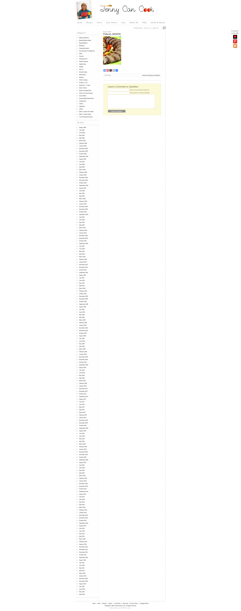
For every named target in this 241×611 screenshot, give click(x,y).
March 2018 (82, 380)
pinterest (235, 41)
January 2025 (83, 175)
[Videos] (99, 22)
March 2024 (82, 198)
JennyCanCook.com (119, 605)
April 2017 (82, 409)
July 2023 (81, 217)
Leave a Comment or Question (151, 75)
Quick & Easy (83, 88)
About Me (125, 603)
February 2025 (83, 172)
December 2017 (83, 388)
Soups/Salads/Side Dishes (86, 98)
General (81, 56)
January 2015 (83, 481)
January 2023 (83, 233)
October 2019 (83, 333)
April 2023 (82, 225)
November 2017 (83, 391)
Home (94, 603)
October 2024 (83, 183)
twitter (235, 46)
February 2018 (83, 383)
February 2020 (83, 322)
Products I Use (83, 82)
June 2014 (82, 499)
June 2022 (82, 248)
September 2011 (83, 557)
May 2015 (82, 470)
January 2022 (83, 262)
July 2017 (81, 401)
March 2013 (82, 539)
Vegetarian (82, 106)
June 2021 (82, 280)
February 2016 (83, 446)
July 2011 (81, 562)
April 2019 (82, 346)
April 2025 (82, 167)
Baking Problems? (84, 37)
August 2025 (82, 159)
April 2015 (82, 473)
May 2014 (82, 502)
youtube (235, 37)
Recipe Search (138, 28)
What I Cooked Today (85, 114)
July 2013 (81, 528)
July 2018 (81, 370)
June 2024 (82, 190)
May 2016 (82, 438)
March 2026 (82, 140)
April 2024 (82, 196)
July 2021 (81, 278)
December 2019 (83, 328)
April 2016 (82, 441)
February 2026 (83, 143)
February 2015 (83, 478)
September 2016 (83, 428)
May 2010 (82, 591)
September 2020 (83, 304)
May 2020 (82, 314)
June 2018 (82, 372)
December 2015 (83, 452)
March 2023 (82, 227)
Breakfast (81, 45)
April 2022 (82, 254)
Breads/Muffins (83, 43)
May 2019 (82, 343)
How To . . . (82, 69)
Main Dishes (82, 74)
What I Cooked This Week (86, 111)
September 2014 (83, 491)
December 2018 (83, 357)
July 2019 (81, 338)
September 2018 (83, 365)
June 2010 (82, 589)
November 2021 (83, 267)
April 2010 (82, 594)
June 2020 (82, 312)
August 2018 (82, 367)
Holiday (81, 66)
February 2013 (83, 541)
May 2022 (82, 251)
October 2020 (83, 301)
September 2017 (83, 396)
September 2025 (83, 156)
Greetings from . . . (84, 59)
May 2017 (82, 407)
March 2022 (82, 256)
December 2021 (83, 264)
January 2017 (83, 417)
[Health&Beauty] (158, 22)
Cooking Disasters (84, 48)
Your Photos (117, 603)
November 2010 (83, 581)
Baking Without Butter (85, 40)
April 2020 (82, 317)
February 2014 (83, 510)
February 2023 (83, 230)
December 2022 (83, 235)
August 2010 (82, 584)
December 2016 (83, 420)
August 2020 (82, 307)
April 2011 (82, 570)
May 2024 (82, 193)
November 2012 (83, 547)
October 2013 (83, 520)
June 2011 (82, 565)
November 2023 (83, 209)
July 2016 (81, 433)
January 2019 (83, 354)
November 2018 (83, 359)
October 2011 (82, 555)
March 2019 (82, 349)
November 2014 (83, 486)
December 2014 (83, 483)
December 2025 (83, 148)
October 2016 (83, 425)
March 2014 (82, 507)
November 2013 (83, 518)
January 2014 (83, 512)
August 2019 (82, 336)
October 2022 (83, 241)
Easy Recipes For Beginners (87, 51)
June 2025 (82, 164)
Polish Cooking (83, 80)
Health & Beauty (83, 61)
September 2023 (83, 214)
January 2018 (83, 386)
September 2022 (83, 243)
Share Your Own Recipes (86, 93)
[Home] (79, 22)
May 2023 (82, 222)
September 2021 (83, 272)
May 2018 (82, 375)
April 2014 (82, 504)
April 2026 (82, 138)
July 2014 (81, 496)
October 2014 (83, 489)
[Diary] (123, 22)
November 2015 (83, 454)
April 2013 (82, 536)
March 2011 (82, 573)
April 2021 (82, 285)
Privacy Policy (134, 603)
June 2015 (82, 467)
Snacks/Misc (82, 95)
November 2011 (83, 552)
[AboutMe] (133, 22)
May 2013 (82, 533)
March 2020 (82, 320)
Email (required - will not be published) (140, 92)
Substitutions (82, 101)
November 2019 (83, 330)
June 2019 (82, 341)
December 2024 (83, 177)
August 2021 (82, 275)
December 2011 (83, 549)
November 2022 (83, 238)
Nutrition (81, 77)
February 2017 (83, 415)
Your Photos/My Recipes (86, 117)
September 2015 (83, 460)
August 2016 (82, 431)
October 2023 (83, 212)
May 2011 (81, 568)
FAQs (80, 53)
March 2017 (82, 412)
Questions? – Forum (84, 85)
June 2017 (82, 404)
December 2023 (83, 206)
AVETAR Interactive (125, 608)
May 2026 (82, 135)
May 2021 (82, 283)
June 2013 (82, 531)
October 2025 (83, 154)
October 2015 (83, 457)
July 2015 (81, 465)
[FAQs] (144, 22)
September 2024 (83, 185)
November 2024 (83, 180)
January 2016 (83, 449)
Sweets (81, 103)
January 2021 (83, 293)
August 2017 (82, 399)
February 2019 (83, 351)
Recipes (104, 603)
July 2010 (81, 586)
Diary (98, 603)
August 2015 (82, 462)
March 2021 (82, 288)
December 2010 (83, 578)
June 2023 (82, 219)
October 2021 (83, 270)
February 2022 (83, 259)
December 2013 (83, 515)
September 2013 (83, 523)
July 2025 (81, 161)
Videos (81, 109)
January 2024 (83, 204)
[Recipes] (89, 22)
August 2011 (82, 560)
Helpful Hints (82, 64)
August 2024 (82, 188)
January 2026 (83, 146)
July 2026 (81, 130)
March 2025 (82, 169)
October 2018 (83, 362)
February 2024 (83, 201)
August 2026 (82, 127)
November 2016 (83, 423)
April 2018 (82, 378)
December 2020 (83, 296)
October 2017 (83, 394)
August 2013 (82, 525)
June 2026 (82, 132)
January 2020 (83, 325)
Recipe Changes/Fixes (85, 90)
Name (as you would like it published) (139, 90)
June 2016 (82, 436)
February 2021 (83, 291)
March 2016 (82, 444)
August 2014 (82, 494)
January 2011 (82, 576)
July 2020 (81, 309)
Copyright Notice (144, 603)
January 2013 (83, 544)
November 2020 (83, 299)
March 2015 (82, 475)
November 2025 (83, 151)
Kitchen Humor (83, 72)
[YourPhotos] (111, 22)
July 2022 (81, 246)
